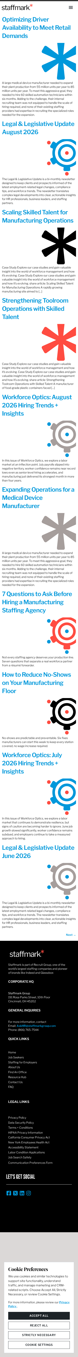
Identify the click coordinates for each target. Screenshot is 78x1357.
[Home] (17, 7)
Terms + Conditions (20, 1127)
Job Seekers (16, 1057)
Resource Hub (17, 1077)
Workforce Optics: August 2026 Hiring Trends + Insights (37, 405)
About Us (14, 1067)
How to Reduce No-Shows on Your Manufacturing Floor (36, 682)
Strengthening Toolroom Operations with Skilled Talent (35, 308)
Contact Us (15, 1082)
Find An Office (17, 1072)
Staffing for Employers (22, 1062)
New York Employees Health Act (28, 1142)
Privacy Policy (17, 1117)
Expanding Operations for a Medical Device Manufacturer (38, 497)
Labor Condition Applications (26, 1152)
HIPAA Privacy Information (25, 1132)
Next (71, 934)
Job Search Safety (19, 1157)
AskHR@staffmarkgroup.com (36, 1025)
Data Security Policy (21, 1122)
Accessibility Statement (23, 1147)
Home (12, 1052)
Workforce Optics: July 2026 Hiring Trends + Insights (32, 763)
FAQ (11, 1087)
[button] (70, 7)
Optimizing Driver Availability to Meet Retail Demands (36, 27)
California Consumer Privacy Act (29, 1137)
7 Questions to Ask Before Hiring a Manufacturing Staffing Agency (37, 602)
